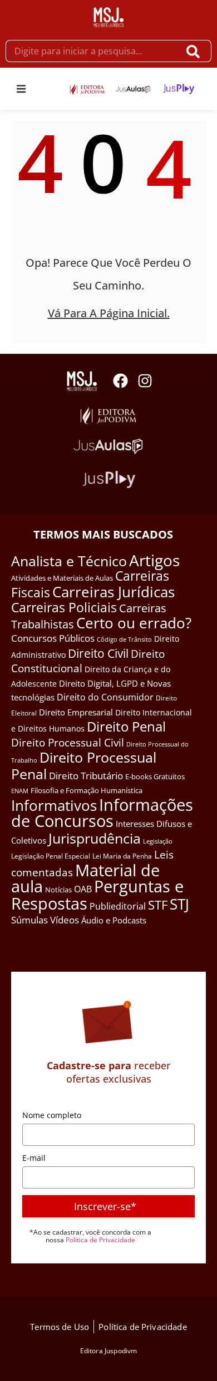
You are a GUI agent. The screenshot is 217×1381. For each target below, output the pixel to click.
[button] (21, 89)
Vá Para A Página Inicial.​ (109, 313)
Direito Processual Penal (83, 765)
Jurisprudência (94, 838)
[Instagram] (144, 380)
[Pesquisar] (195, 51)
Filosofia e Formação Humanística (86, 790)
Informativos (54, 805)
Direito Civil (98, 653)
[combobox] (93, 51)
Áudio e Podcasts (113, 920)
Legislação (157, 841)
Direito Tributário (86, 775)
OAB (83, 889)
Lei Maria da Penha (122, 856)
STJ (179, 904)
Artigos (154, 560)
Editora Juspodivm (108, 1350)
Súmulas (29, 919)
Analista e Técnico (69, 560)
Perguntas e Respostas (97, 895)
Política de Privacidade (100, 1240)
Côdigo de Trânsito (124, 639)
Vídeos (64, 919)
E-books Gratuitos (155, 776)
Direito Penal (126, 726)
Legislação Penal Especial (50, 856)
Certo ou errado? (133, 623)
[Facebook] (120, 380)
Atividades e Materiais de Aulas (62, 578)
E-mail (34, 1157)
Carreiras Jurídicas (113, 592)
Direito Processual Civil (67, 742)
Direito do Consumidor (105, 696)
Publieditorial (118, 906)
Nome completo (51, 1115)
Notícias (58, 890)
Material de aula (85, 878)
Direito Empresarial (76, 712)
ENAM (19, 791)
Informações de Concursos (102, 813)
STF (157, 904)
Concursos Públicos (53, 638)
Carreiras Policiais (64, 607)
